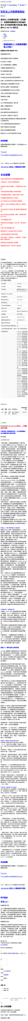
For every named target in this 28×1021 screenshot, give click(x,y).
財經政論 (12, 31)
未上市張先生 (4, 944)
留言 (17, 953)
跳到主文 (3, 16)
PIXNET (7, 998)
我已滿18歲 (3, 1018)
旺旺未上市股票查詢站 (12, 11)
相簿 (5, 34)
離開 (9, 1018)
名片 (5, 38)
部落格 (5, 36)
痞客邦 (14, 953)
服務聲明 (16, 1000)
